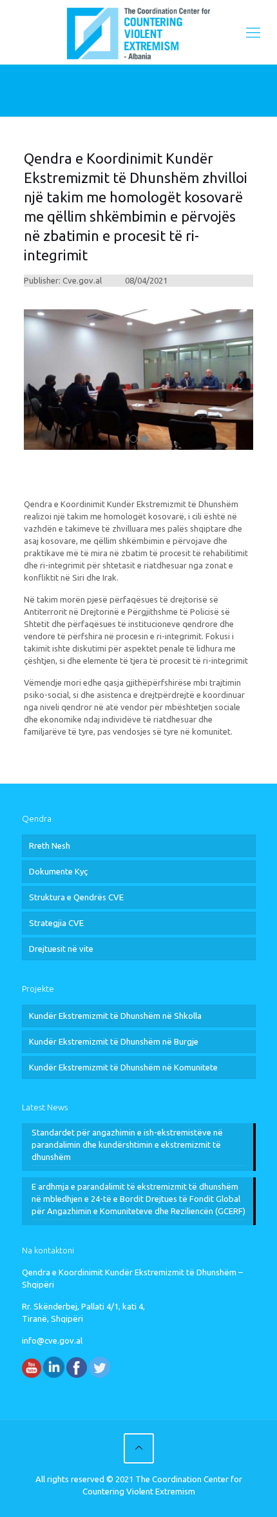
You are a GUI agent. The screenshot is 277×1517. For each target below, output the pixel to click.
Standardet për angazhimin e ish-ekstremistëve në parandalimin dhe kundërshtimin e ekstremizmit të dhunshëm (127, 1144)
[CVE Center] (138, 32)
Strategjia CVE (56, 922)
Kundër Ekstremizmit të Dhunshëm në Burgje (113, 1041)
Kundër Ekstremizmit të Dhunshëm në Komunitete (123, 1067)
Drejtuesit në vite (61, 948)
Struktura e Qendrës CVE (76, 897)
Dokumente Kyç (58, 871)
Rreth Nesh (49, 845)
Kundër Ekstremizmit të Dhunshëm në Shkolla (115, 1015)
